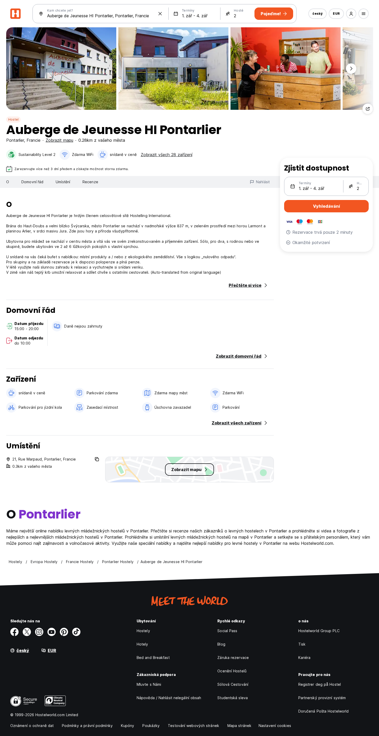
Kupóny (127, 725)
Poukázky (151, 725)
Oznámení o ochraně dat (32, 725)
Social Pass (227, 631)
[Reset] (160, 13)
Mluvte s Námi (149, 684)
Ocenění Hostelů (231, 671)
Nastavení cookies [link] (275, 725)
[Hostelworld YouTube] (51, 632)
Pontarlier (15, 140)
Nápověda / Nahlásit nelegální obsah (169, 698)
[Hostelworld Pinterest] (64, 632)
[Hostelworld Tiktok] (76, 632)
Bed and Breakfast (153, 657)
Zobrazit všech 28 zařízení (166, 154)
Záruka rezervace (233, 657)
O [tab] (7, 182)
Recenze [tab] (90, 182)
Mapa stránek (239, 725)
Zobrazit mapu (59, 140)
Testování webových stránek (193, 725)
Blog (221, 644)
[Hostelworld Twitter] (27, 632)
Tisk (302, 644)
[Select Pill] (351, 14)
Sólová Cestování (232, 684)
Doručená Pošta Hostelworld (323, 711)
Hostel (13, 119)
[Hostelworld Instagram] (39, 632)
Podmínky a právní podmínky (87, 725)
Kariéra (304, 657)
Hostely (143, 631)
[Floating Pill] (351, 68)
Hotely (142, 644)
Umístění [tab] (63, 182)
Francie (33, 140)
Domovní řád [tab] (32, 182)
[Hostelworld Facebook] (14, 632)
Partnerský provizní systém (322, 698)
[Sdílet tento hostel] (367, 109)
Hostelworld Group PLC (319, 631)
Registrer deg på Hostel (319, 684)
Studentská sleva (232, 698)
